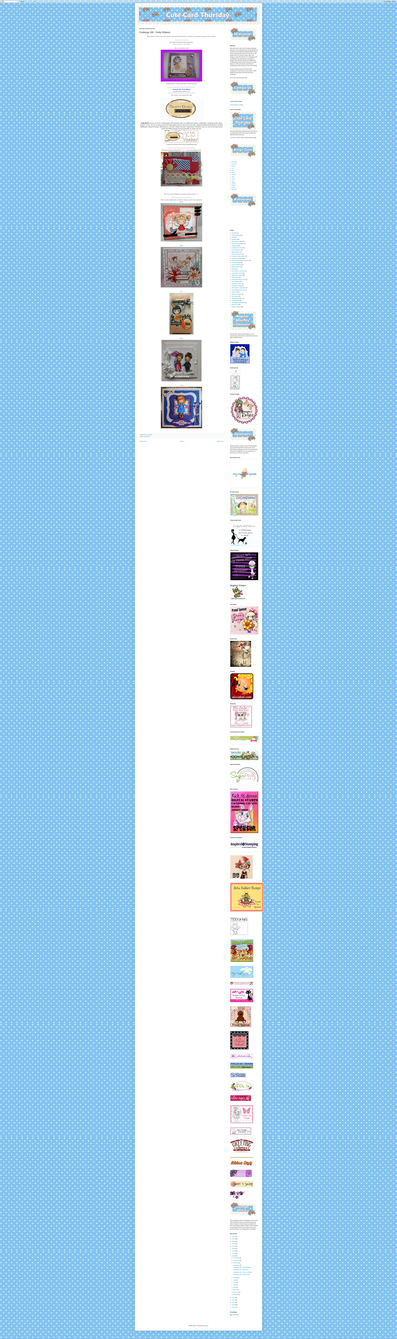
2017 (233, 1246)
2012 (233, 1297)
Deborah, (184, 150)
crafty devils (147, 436)
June (234, 1282)
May (234, 1285)
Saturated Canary (237, 283)
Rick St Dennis (236, 281)
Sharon (234, 185)
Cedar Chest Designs (238, 243)
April (234, 1287)
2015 (233, 1251)
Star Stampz (235, 296)
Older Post (220, 441)
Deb (181, 291)
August (235, 1277)
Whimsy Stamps (177, 44)
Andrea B (234, 162)
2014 (233, 1253)
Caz (233, 168)
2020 (233, 1239)
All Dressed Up (236, 235)
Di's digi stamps (236, 250)
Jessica (234, 174)
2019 (233, 1241)
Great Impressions (237, 254)
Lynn (233, 181)
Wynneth (234, 189)
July (234, 1280)
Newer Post (143, 441)
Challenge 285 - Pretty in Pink (241, 1274)
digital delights (236, 252)
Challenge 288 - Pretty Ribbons (242, 1267)
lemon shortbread (237, 264)
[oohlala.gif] (241, 1176)
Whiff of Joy (235, 304)
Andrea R (234, 164)
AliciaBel (234, 233)
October (235, 1263)
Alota (233, 237)
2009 (233, 1305)
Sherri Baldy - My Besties (239, 288)
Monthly (234, 269)
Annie (181, 245)
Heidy (181, 338)
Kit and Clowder (236, 262)
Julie (233, 176)
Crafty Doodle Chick (237, 248)
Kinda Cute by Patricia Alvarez (240, 260)
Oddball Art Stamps (237, 275)
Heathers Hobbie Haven (238, 256)
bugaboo (234, 239)
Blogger (206, 1325)
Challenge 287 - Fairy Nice (240, 1269)
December (236, 1258)
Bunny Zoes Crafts (237, 241)
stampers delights (237, 294)
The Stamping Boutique (238, 302)
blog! (197, 194)
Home (182, 441)
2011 (233, 1300)
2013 (233, 1256)
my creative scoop (237, 273)
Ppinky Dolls (235, 277)
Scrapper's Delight (237, 285)
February (236, 1292)
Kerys (233, 178)
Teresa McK (186, 44)
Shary (233, 187)
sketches (234, 292)
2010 (233, 1302)
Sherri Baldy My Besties (238, 290)
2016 (233, 1248)
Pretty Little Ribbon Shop (239, 279)
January (235, 1294)
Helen (233, 172)
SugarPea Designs (237, 298)
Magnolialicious (236, 266)
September (236, 1265)
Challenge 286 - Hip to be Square (242, 1272)
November (236, 1260)
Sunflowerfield (236, 300)
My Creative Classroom (238, 271)
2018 (233, 1244)
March (235, 1289)
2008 (233, 1307)
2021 (233, 1236)
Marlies (234, 183)
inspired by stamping (237, 258)
